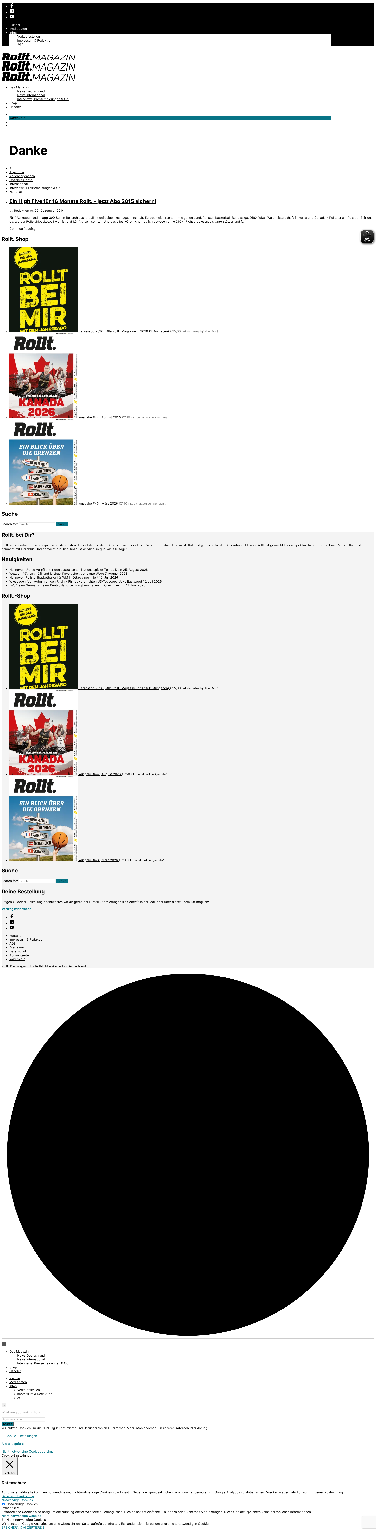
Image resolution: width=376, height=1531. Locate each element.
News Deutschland (31, 91)
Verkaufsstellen (28, 36)
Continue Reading (22, 229)
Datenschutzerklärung (18, 1496)
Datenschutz (18, 951)
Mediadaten (18, 29)
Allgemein (16, 172)
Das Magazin (19, 87)
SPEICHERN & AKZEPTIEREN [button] (23, 1527)
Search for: (10, 524)
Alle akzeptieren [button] (13, 1444)
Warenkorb (17, 959)
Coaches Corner (21, 180)
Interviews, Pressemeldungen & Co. (43, 99)
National (15, 192)
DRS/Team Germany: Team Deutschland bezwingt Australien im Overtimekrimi (67, 585)
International (18, 184)
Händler (15, 107)
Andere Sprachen (22, 176)
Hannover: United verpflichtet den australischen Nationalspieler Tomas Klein (65, 570)
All (11, 168)
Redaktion (21, 210)
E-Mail (94, 902)
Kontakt (15, 935)
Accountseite (19, 955)
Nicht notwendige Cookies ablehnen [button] (28, 1451)
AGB (20, 44)
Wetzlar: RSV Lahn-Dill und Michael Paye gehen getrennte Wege (56, 573)
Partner (14, 25)
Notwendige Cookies (22, 1504)
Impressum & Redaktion (34, 40)
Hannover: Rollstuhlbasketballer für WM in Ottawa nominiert (53, 577)
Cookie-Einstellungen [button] (21, 1436)
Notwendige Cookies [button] (17, 1500)
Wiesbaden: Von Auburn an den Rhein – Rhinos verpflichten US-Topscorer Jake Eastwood (75, 581)
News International (31, 95)
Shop (13, 103)
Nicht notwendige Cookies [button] (21, 1516)
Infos (13, 32)
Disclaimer (17, 947)
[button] (10, 114)
